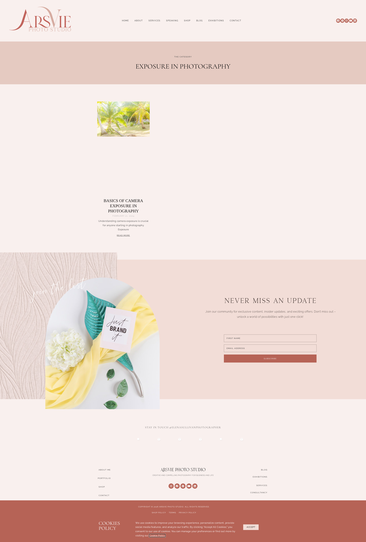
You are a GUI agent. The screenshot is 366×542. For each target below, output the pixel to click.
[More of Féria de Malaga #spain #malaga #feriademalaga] (172, 446)
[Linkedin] (355, 21)
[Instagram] (347, 21)
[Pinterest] (342, 21)
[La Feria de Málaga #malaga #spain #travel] (152, 446)
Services (154, 21)
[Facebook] (338, 21)
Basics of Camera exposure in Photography (123, 205)
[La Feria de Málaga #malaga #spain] (193, 446)
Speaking (172, 21)
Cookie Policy (157, 535)
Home (125, 21)
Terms (172, 513)
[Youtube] (351, 21)
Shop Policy (159, 513)
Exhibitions (216, 21)
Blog (199, 21)
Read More (123, 235)
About (139, 21)
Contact (235, 21)
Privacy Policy (187, 513)
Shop (187, 21)
